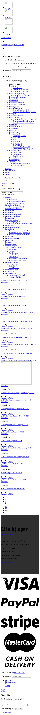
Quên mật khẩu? (6, 712)
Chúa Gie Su (17, 154)
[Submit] (6, 180)
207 (6, 510)
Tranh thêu (12, 86)
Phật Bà (15, 139)
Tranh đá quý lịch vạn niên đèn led (24, 119)
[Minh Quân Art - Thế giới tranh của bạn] (12, 45)
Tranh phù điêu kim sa (16, 126)
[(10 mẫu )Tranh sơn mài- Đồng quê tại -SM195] (17, 328)
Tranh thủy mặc (14, 106)
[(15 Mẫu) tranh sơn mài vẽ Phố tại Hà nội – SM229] (18, 344)
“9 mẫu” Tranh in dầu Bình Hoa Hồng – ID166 (16, 321)
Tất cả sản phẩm (10, 170)
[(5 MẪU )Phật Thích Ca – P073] (12, 464)
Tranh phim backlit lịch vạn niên (23, 121)
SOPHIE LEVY (19, 673)
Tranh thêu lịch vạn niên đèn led (23, 123)
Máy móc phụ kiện (19, 165)
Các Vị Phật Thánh (19, 136)
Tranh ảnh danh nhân (16, 115)
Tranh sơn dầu (13, 99)
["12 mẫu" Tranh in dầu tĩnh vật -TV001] (14, 280)
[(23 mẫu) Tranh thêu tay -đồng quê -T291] (15, 416)
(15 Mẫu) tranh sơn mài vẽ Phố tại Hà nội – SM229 (17, 353)
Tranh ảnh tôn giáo (15, 134)
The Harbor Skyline (7, 562)
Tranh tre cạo (13, 128)
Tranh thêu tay (17, 88)
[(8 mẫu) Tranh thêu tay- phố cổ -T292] (14, 480)
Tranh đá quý (13, 101)
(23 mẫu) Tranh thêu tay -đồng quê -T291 (14, 425)
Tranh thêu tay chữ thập (21, 90)
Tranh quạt (12, 130)
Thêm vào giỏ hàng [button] (7, 295)
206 (6, 508)
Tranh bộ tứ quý (14, 160)
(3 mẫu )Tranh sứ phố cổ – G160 (11, 441)
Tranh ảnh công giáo (15, 150)
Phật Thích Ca (17, 145)
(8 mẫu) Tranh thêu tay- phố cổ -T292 (13, 489)
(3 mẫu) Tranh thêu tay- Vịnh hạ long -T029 (15, 457)
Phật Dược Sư (17, 141)
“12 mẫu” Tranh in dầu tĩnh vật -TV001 (14, 289)
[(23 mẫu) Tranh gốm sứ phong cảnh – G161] (16, 400)
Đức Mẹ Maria (18, 156)
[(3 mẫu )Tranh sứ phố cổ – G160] (12, 432)
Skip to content (6, 38)
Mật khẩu (4, 705)
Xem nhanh (4, 282)
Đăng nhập (19, 709)
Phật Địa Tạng (18, 143)
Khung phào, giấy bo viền (21, 163)
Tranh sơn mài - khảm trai (13, 209)
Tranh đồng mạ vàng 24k (21, 95)
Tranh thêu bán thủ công (21, 91)
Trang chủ (8, 169)
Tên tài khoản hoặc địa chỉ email (12, 699)
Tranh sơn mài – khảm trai (17, 97)
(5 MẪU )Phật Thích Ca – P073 (11, 473)
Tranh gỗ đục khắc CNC (21, 110)
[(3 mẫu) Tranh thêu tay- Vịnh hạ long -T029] (16, 448)
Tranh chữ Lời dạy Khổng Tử (23, 149)
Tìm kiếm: (8, 70)
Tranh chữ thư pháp (15, 158)
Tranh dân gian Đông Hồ (17, 102)
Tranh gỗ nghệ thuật (15, 108)
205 (6, 507)
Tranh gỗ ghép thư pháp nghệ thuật (24, 112)
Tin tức (7, 172)
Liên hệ (7, 174)
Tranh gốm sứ (13, 114)
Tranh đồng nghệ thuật (16, 93)
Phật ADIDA (17, 137)
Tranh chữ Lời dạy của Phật (22, 147)
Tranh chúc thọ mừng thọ (17, 104)
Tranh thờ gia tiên (14, 132)
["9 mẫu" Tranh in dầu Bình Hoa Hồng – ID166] (17, 312)
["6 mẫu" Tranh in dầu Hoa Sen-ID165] (14, 296)
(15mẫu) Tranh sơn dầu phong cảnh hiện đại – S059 (17, 393)
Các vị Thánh (17, 152)
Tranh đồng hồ (14, 117)
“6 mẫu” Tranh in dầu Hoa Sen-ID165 (13, 305)
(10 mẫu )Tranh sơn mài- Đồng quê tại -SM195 (16, 337)
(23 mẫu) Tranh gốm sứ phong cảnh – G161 (15, 409)
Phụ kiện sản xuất (15, 161)
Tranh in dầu (13, 125)
